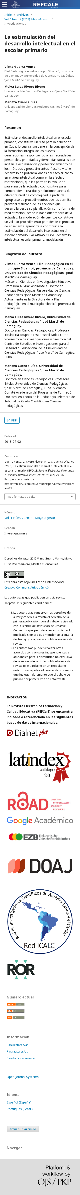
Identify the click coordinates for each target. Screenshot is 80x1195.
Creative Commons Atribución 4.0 (26, 587)
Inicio (8, 15)
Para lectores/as (17, 1045)
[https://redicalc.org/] (40, 953)
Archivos (23, 15)
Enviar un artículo (23, 1129)
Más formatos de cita (21, 497)
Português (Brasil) (20, 1109)
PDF (13, 420)
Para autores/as (17, 1051)
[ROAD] (40, 811)
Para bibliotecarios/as (21, 1058)
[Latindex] (40, 784)
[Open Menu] (4, 4)
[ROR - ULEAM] (21, 979)
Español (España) (19, 1102)
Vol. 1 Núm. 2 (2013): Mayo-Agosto (26, 19)
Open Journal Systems (23, 1077)
